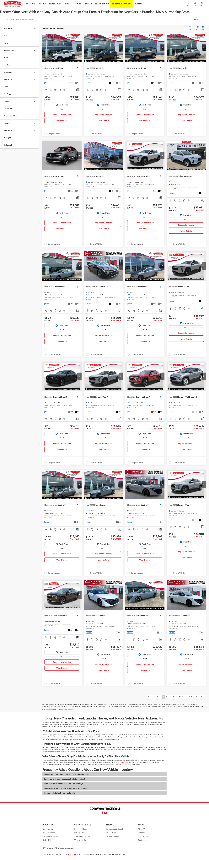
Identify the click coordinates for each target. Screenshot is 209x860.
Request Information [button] (62, 114)
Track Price (63, 104)
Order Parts (111, 833)
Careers (68, 4)
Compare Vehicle (54, 134)
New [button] (26, 4)
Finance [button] (78, 4)
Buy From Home (80, 829)
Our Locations (143, 836)
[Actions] (77, 68)
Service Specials (112, 836)
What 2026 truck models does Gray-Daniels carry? (63, 784)
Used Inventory (48, 833)
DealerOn (70, 854)
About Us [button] (88, 4)
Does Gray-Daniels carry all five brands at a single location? (66, 774)
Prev (158, 697)
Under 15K (46, 840)
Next (181, 697)
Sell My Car (79, 833)
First (151, 697)
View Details (61, 120)
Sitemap (76, 854)
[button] (79, 47)
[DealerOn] (48, 854)
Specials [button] (42, 4)
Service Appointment (114, 829)
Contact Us (142, 840)
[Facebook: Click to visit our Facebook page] (102, 813)
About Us (141, 829)
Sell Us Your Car (102, 4)
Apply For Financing (82, 836)
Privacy (81, 854)
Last (189, 697)
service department (122, 762)
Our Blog (138, 4)
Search (196, 19)
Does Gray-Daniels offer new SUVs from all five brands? (65, 788)
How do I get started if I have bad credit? (59, 793)
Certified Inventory (50, 836)
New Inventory (48, 829)
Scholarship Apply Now (121, 4)
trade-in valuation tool (117, 749)
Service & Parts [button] (55, 4)
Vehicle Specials (80, 840)
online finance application (60, 749)
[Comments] (77, 89)
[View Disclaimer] (64, 90)
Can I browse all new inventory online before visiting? (64, 779)
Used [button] (33, 4)
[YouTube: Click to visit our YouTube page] (105, 813)
